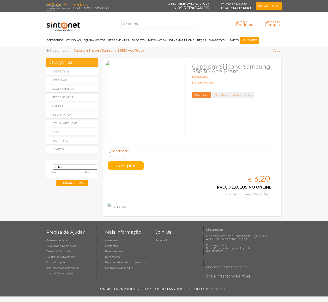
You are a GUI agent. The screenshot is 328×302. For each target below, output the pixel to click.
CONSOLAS (73, 40)
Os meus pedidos (57, 240)
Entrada (52, 50)
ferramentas (62, 97)
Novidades (249, 40)
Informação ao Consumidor (63, 268)
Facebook (162, 240)
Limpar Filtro (72, 183)
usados (58, 149)
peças (56, 132)
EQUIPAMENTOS (94, 40)
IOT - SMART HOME (181, 40)
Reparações (112, 257)
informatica (61, 114)
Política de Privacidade (60, 257)
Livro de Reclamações (59, 273)
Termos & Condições (59, 251)
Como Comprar (55, 262)
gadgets (58, 106)
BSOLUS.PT (219, 289)
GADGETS (138, 40)
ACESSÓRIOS (55, 40)
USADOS (233, 40)
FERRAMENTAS (118, 40)
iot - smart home (65, 123)
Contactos (111, 246)
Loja (66, 50)
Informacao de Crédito (119, 268)
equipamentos (63, 88)
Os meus (244, 23)
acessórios (60, 71)
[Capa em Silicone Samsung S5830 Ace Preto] (144, 100)
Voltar (277, 50)
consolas (59, 80)
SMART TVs (217, 40)
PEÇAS (201, 40)
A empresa (112, 240)
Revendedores (114, 251)
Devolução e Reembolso (61, 246)
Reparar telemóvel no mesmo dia (126, 262)
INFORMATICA (156, 40)
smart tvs (60, 140)
